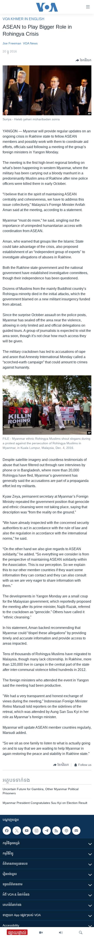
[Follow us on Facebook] (7, 830)
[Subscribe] (76, 830)
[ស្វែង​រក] (80, 932)
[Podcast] (66, 830)
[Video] (40, 932)
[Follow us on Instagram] (36, 830)
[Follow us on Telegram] (46, 830)
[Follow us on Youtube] (27, 830)
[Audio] (60, 932)
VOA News (30, 43)
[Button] (83, 60)
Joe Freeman (12, 43)
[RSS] (56, 830)
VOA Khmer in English (23, 19)
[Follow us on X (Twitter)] (16, 830)
